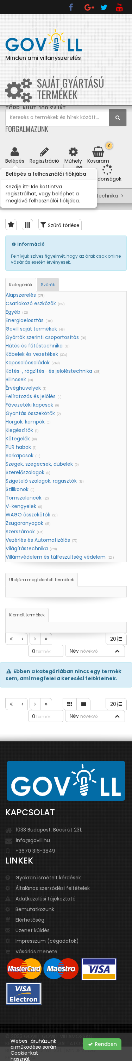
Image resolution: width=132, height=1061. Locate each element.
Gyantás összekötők (33, 413)
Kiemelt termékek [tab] (27, 615)
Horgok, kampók (28, 421)
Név (84, 650)
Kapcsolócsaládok (33, 362)
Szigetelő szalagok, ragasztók (45, 480)
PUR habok (21, 447)
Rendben (105, 1044)
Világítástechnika (31, 548)
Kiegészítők (22, 430)
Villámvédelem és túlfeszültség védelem (60, 556)
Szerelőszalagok (28, 472)
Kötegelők (21, 438)
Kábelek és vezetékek (36, 354)
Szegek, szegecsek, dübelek (42, 463)
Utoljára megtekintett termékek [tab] (41, 580)
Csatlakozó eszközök (35, 303)
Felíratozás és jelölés (34, 396)
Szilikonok (20, 489)
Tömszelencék (27, 497)
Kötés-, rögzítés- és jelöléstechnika (53, 371)
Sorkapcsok (23, 455)
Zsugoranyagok (28, 523)
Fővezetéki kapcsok (32, 404)
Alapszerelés (25, 295)
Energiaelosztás (29, 320)
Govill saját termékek (35, 328)
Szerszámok (25, 531)
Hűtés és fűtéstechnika (38, 345)
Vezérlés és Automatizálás (41, 540)
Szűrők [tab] (48, 285)
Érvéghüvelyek (26, 387)
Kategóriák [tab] (20, 285)
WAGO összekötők (32, 514)
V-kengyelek (24, 506)
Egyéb (17, 311)
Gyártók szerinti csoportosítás (46, 337)
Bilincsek (19, 379)
